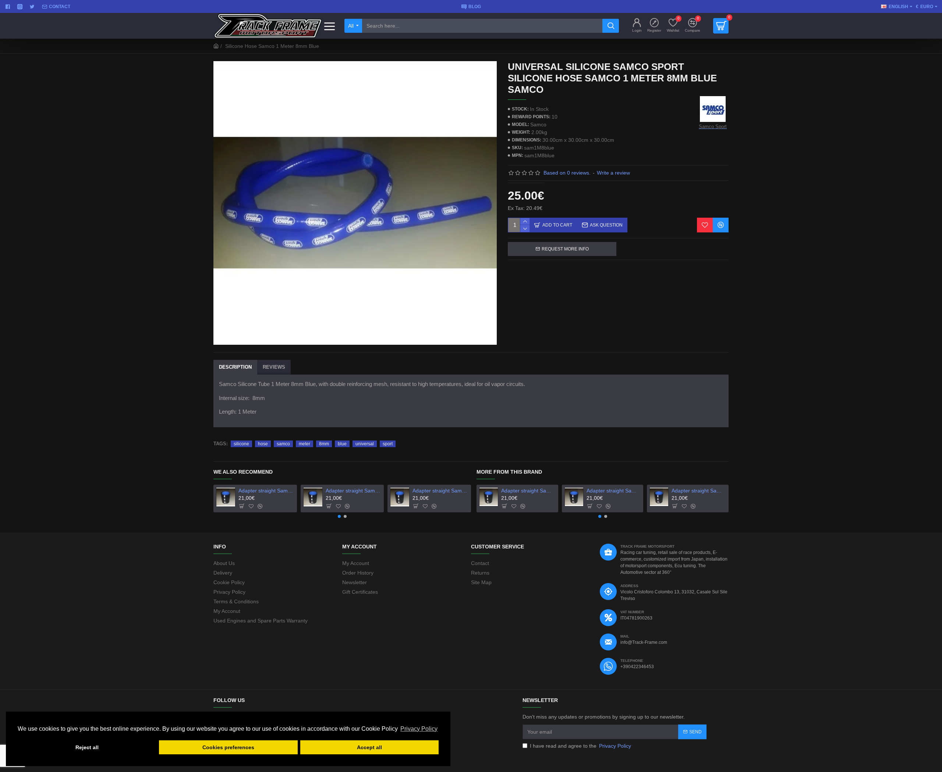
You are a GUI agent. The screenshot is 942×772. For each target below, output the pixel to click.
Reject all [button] (87, 747)
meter (304, 443)
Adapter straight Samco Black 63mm (440, 491)
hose (263, 443)
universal (364, 443)
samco (283, 443)
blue (342, 443)
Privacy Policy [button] (419, 729)
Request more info (565, 249)
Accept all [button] (369, 747)
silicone (241, 443)
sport (388, 443)
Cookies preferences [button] (228, 747)
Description (235, 367)
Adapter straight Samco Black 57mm (353, 491)
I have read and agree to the (580, 746)
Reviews (274, 367)
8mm (324, 443)
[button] (339, 516)
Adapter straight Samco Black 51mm (266, 491)
